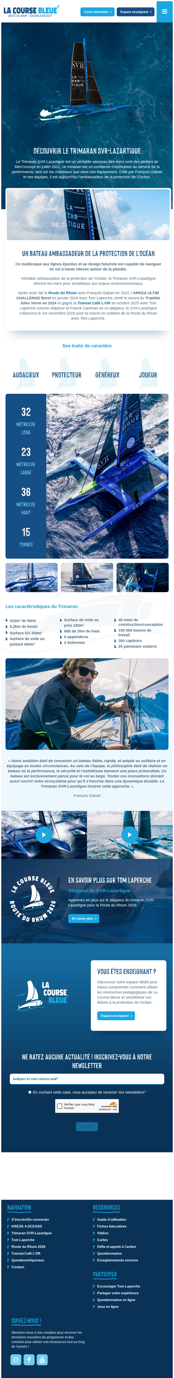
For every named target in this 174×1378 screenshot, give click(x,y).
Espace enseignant (134, 12)
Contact (17, 1267)
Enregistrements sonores (117, 1260)
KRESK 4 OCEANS (26, 1226)
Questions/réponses (27, 1260)
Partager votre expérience (118, 1293)
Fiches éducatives (111, 1226)
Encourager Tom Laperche (118, 1286)
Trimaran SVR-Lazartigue (31, 1233)
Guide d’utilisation (111, 1219)
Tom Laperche (23, 1240)
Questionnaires (109, 1253)
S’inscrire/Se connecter (30, 1219)
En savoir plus (82, 918)
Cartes (102, 1240)
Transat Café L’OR (93, 303)
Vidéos (102, 1233)
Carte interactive (96, 12)
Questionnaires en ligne (116, 1300)
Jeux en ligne (108, 1306)
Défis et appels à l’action (116, 1247)
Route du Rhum (62, 293)
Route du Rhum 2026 (28, 1247)
